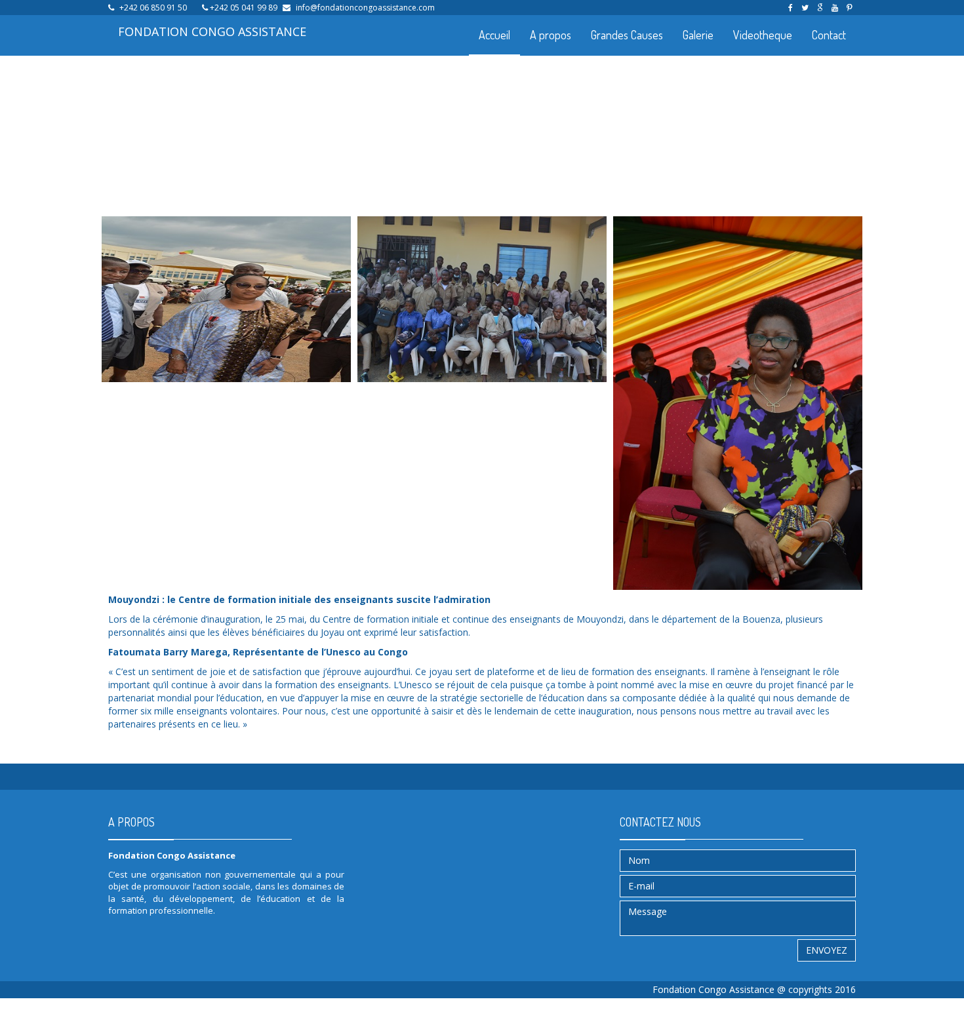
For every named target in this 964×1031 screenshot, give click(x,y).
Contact (829, 35)
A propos (550, 35)
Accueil (494, 35)
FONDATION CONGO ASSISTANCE (212, 31)
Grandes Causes (627, 35)
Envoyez (826, 950)
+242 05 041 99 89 (243, 7)
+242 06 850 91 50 (153, 7)
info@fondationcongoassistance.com (365, 7)
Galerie (698, 35)
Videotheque (762, 35)
